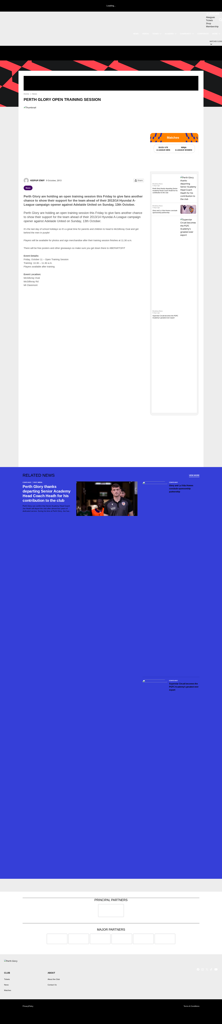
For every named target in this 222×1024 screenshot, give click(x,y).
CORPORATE (203, 34)
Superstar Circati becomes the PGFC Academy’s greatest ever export (183, 687)
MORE (215, 34)
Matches (7, 990)
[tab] (163, 148)
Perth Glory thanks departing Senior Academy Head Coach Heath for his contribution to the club (165, 191)
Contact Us (52, 985)
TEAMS (155, 34)
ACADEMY (169, 34)
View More (194, 475)
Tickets (7, 979)
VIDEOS (145, 34)
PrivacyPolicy (28, 1006)
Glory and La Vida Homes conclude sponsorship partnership (181, 488)
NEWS (135, 34)
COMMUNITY (185, 34)
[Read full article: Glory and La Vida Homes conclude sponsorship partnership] (188, 209)
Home (26, 94)
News (34, 94)
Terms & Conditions (191, 1006)
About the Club (54, 979)
